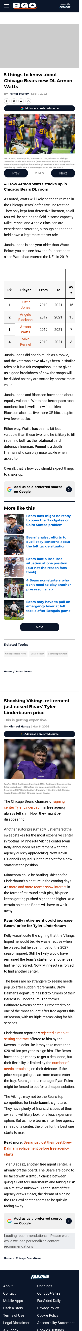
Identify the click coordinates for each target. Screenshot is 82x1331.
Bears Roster (37, 653)
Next (63, 173)
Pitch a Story (13, 1308)
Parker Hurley (19, 93)
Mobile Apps (13, 1301)
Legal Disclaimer (16, 1323)
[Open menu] (6, 6)
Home (8, 671)
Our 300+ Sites (48, 1293)
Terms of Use (13, 1315)
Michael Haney (19, 726)
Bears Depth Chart (57, 653)
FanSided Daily (49, 1301)
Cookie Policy (47, 1315)
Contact (9, 1293)
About (8, 1286)
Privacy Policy (48, 1308)
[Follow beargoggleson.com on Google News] (69, 489)
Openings (44, 1286)
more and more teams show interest (37, 887)
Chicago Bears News (15, 653)
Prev (16, 173)
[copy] (28, 101)
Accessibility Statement (56, 1323)
